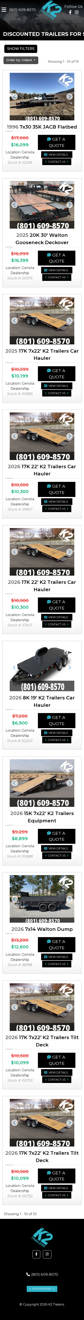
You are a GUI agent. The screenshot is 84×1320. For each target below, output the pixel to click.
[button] (14, 96)
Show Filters (20, 49)
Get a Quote (57, 142)
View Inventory (42, 1288)
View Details (58, 154)
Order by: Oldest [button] (19, 60)
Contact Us (57, 161)
